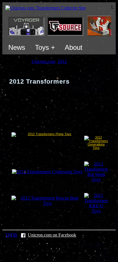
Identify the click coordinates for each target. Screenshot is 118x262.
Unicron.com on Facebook (52, 235)
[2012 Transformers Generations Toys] (96, 147)
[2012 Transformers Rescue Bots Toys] (47, 203)
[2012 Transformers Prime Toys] (47, 142)
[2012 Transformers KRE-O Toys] (96, 210)
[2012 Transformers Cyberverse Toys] (47, 171)
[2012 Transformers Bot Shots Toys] (96, 179)
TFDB (11, 235)
